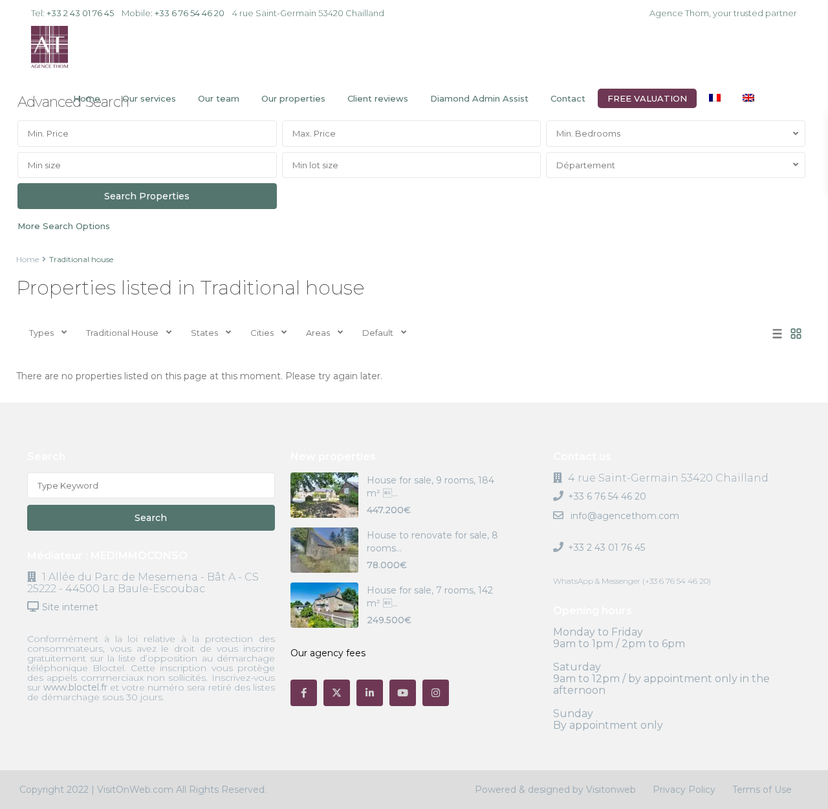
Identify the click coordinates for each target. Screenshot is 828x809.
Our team (218, 98)
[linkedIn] (369, 693)
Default (377, 332)
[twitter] (336, 693)
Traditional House (122, 332)
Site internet (70, 607)
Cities (262, 332)
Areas (318, 332)
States (204, 332)
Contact (567, 98)
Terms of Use (762, 789)
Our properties (293, 98)
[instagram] (435, 693)
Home (86, 98)
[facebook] (303, 693)
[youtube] (402, 693)
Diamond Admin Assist (479, 98)
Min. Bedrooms (588, 133)
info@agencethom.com (623, 516)
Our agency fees (327, 653)
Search (151, 518)
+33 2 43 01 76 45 (80, 13)
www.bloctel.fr (75, 687)
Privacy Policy (684, 789)
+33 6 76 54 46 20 (189, 13)
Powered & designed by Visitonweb (555, 789)
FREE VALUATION (647, 98)
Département (585, 165)
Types (41, 332)
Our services (149, 98)
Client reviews (377, 98)
